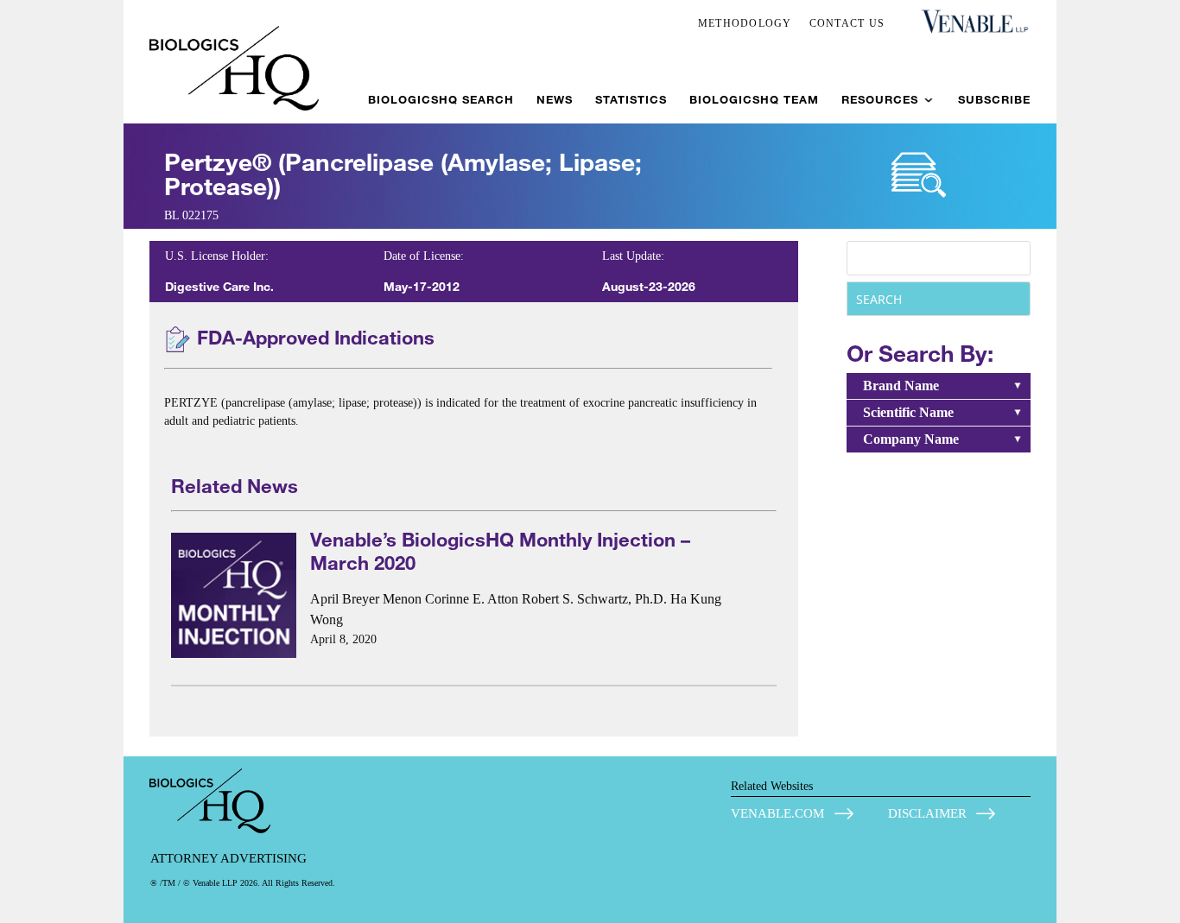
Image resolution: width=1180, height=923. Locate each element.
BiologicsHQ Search (441, 99)
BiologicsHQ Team (754, 99)
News (554, 99)
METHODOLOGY (745, 23)
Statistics (631, 99)
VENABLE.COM (777, 813)
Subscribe (994, 99)
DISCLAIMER (927, 813)
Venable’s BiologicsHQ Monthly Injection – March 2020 (500, 551)
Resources (879, 99)
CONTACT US (847, 23)
